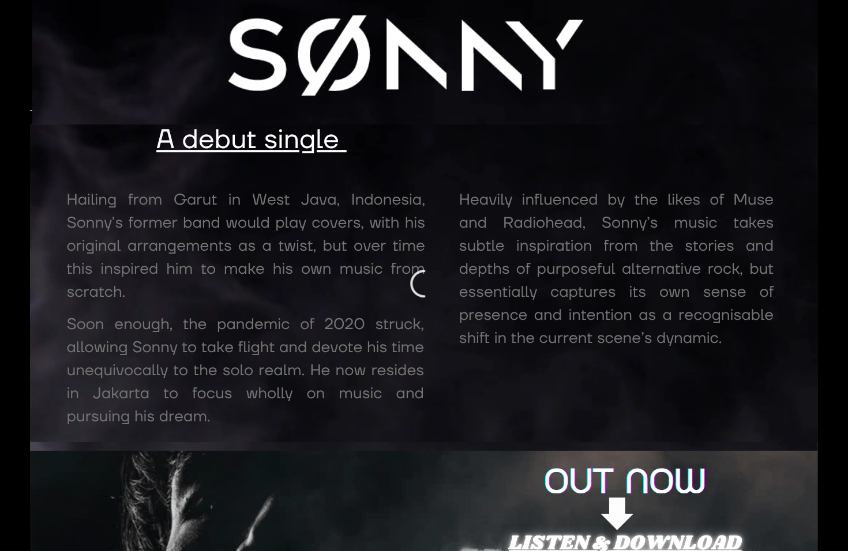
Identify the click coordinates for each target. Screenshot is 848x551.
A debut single (247, 140)
